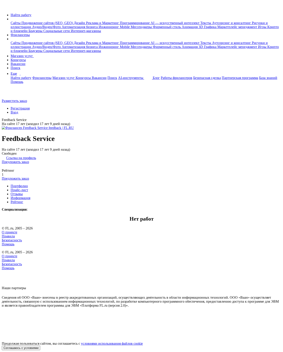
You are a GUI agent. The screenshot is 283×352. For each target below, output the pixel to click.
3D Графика (208, 27)
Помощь (17, 82)
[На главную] (6, 7)
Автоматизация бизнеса (80, 27)
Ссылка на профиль (21, 158)
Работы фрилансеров (176, 78)
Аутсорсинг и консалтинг (232, 23)
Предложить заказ (15, 162)
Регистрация (20, 108)
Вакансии (18, 64)
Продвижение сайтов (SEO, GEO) (47, 23)
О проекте (9, 232)
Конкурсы (18, 60)
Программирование (135, 23)
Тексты (206, 23)
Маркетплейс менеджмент (237, 27)
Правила (8, 236)
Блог (156, 78)
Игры (262, 27)
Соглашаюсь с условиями (21, 348)
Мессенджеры (142, 27)
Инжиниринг (109, 27)
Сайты (16, 23)
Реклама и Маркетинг (103, 23)
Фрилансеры (20, 35)
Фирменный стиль (167, 27)
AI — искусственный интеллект (175, 23)
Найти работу (21, 15)
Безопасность (12, 240)
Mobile (125, 27)
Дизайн (80, 23)
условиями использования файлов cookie (112, 343)
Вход (14, 112)
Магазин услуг (22, 56)
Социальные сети (57, 31)
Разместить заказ (14, 101)
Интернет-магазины (86, 31)
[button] (12, 19)
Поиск (15, 68)
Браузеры (36, 31)
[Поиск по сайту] (14, 93)
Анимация (190, 27)
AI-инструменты (131, 78)
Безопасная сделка (207, 78)
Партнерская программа (240, 78)
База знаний (268, 78)
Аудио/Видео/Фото (47, 27)
